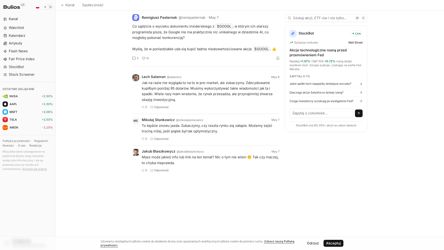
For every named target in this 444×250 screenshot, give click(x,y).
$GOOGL (224, 26)
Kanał (69, 5)
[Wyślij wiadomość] (359, 113)
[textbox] (321, 113)
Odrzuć (313, 243)
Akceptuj (333, 243)
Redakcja (35, 145)
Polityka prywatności (16, 141)
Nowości (8, 145)
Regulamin (41, 141)
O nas (21, 145)
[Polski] (37, 7)
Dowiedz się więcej (34, 169)
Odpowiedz (161, 107)
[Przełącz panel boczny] (55, 125)
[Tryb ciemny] (48, 7)
